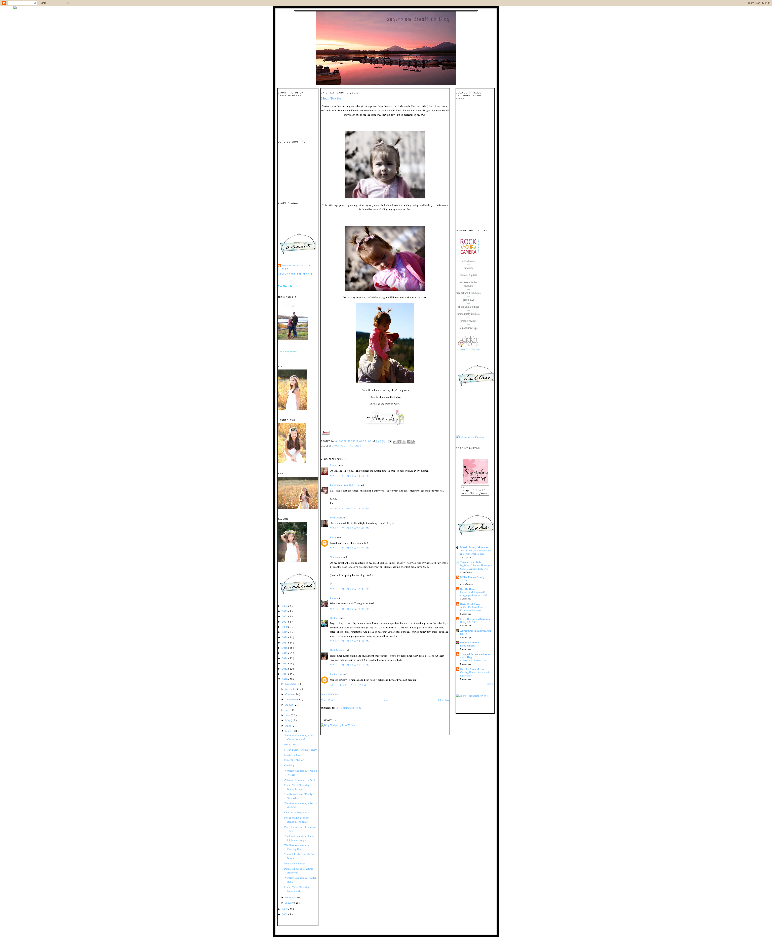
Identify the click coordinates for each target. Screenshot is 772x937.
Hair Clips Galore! (294, 760)
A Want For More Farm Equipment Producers (471, 609)
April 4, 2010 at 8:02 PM (348, 685)
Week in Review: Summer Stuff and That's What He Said (475, 552)
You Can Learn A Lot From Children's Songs (299, 838)
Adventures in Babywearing (476, 630)
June (288, 715)
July (288, 710)
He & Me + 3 (337, 650)
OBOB (463, 633)
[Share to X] (404, 442)
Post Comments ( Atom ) (349, 707)
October (290, 694)
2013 (285, 663)
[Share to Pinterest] (413, 442)
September (291, 699)
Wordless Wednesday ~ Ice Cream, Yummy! (298, 737)
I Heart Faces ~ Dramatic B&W (300, 749)
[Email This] (395, 442)
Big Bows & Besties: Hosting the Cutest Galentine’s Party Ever (476, 567)
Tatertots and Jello (470, 562)
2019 (285, 632)
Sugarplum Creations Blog (296, 267)
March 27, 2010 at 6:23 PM (350, 548)
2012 (285, 668)
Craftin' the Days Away (296, 812)
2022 (285, 616)
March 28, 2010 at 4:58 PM (350, 641)
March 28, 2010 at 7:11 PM (350, 665)
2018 (285, 637)
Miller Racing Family (472, 577)
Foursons (335, 517)
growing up (340, 446)
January (289, 902)
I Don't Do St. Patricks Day (473, 660)
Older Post (444, 700)
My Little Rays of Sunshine (475, 619)
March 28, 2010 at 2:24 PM (350, 609)
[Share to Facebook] (409, 442)
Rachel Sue (336, 674)
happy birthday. (467, 645)
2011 (285, 674)
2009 (285, 909)
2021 (285, 621)
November (291, 689)
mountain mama (469, 642)
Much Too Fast (292, 755)
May (288, 720)
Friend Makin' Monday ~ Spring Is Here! (297, 787)
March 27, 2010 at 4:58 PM (350, 476)
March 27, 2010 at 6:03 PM (350, 528)
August (289, 704)
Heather (334, 618)
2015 (285, 653)
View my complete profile (295, 274)
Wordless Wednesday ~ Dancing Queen (296, 847)
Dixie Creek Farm (470, 604)
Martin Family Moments (474, 547)
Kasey (333, 537)
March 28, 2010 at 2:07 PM (350, 589)
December (291, 684)
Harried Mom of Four (472, 669)
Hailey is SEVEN (468, 622)
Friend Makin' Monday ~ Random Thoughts (297, 819)
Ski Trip (464, 580)
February (290, 897)
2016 (285, 648)
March (289, 731)
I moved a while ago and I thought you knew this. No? (473, 593)
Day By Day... (467, 589)
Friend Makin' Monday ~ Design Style (297, 889)
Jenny (333, 598)
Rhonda (334, 465)
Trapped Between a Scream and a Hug (475, 655)
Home (385, 700)
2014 (285, 658)
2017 (285, 642)
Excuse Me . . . (292, 744)
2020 (285, 627)
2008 (285, 914)
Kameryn (355, 446)
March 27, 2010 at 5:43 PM (350, 508)
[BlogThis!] (399, 442)
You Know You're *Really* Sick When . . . (299, 796)
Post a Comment (330, 694)
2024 (285, 606)
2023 (285, 611)
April (288, 725)
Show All (490, 683)
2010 (285, 679)
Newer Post (327, 700)
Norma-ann (336, 557)
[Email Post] (389, 441)
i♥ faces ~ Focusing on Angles (300, 780)
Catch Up (289, 765)
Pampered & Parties (294, 863)
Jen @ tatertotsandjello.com (345, 485)
